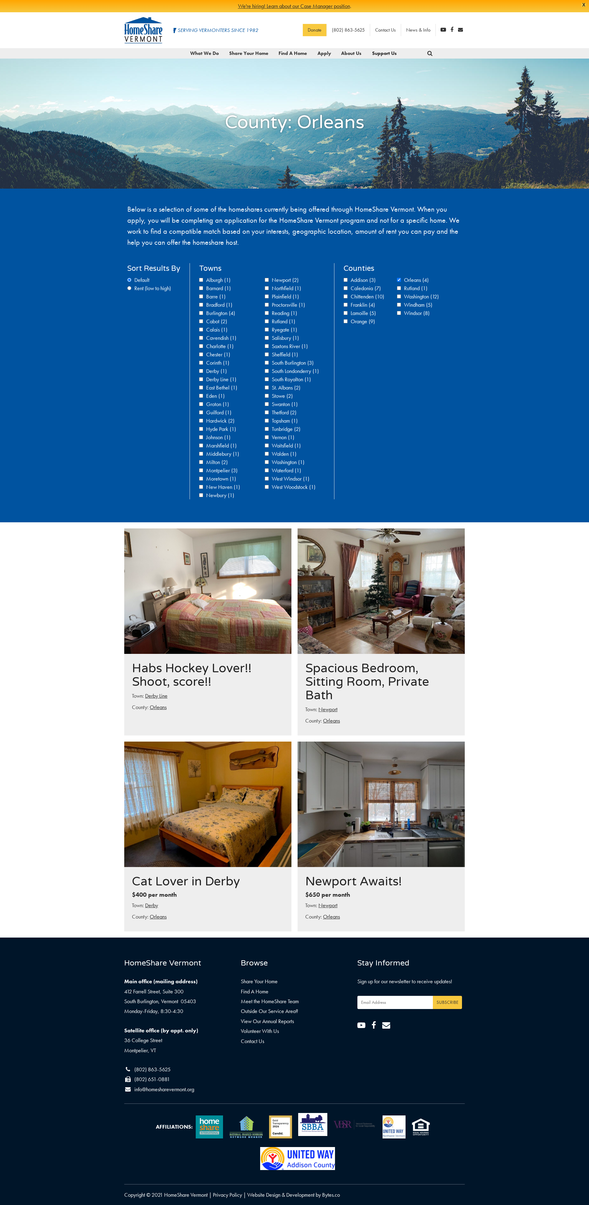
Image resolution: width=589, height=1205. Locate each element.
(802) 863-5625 (348, 30)
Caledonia (366, 288)
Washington (288, 462)
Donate (314, 30)
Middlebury (222, 453)
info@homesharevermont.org (164, 1089)
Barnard (218, 288)
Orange (363, 321)
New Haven (223, 486)
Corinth (217, 362)
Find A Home (254, 991)
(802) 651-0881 (152, 1079)
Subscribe (447, 1002)
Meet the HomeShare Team (270, 1001)
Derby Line (221, 379)
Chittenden (367, 296)
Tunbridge (286, 428)
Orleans (416, 279)
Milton (217, 462)
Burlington (220, 313)
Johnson (218, 437)
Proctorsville (288, 304)
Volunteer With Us (260, 1030)
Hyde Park (221, 428)
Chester (218, 354)
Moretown (221, 478)
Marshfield (221, 445)
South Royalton (291, 379)
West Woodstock (293, 486)
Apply (324, 53)
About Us (351, 53)
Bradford (219, 304)
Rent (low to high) (152, 288)
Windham (418, 304)
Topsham (285, 420)
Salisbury (285, 337)
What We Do (204, 53)
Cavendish (221, 337)
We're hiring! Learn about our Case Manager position (294, 6)
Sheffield (285, 354)
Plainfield (285, 296)
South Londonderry (295, 370)
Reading (284, 313)
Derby (216, 370)
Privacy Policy (227, 1194)
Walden (284, 453)
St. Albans (286, 387)
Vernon (283, 437)
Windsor (416, 313)
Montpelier (221, 470)
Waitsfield (286, 445)
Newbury (220, 495)
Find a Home (293, 53)
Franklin (363, 304)
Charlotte (219, 346)
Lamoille (363, 313)
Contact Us (385, 30)
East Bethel (221, 387)
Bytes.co (331, 1194)
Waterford (286, 470)
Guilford (218, 412)
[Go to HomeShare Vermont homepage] (143, 30)
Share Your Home (248, 53)
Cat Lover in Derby (186, 881)
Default (141, 279)
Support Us (384, 53)
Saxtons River (290, 346)
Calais (216, 329)
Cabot (216, 321)
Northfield (286, 288)
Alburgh (218, 279)
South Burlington (293, 362)
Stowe (282, 395)
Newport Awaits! (353, 881)
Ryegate (284, 329)
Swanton (285, 404)
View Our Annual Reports (267, 1021)
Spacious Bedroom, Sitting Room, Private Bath (367, 682)
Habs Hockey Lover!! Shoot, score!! (192, 675)
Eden (215, 395)
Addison (363, 279)
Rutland (283, 321)
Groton (217, 404)
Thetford (284, 412)
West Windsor (290, 478)
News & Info (418, 30)
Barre (215, 296)
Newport (285, 279)
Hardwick (220, 420)
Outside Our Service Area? (269, 1011)
